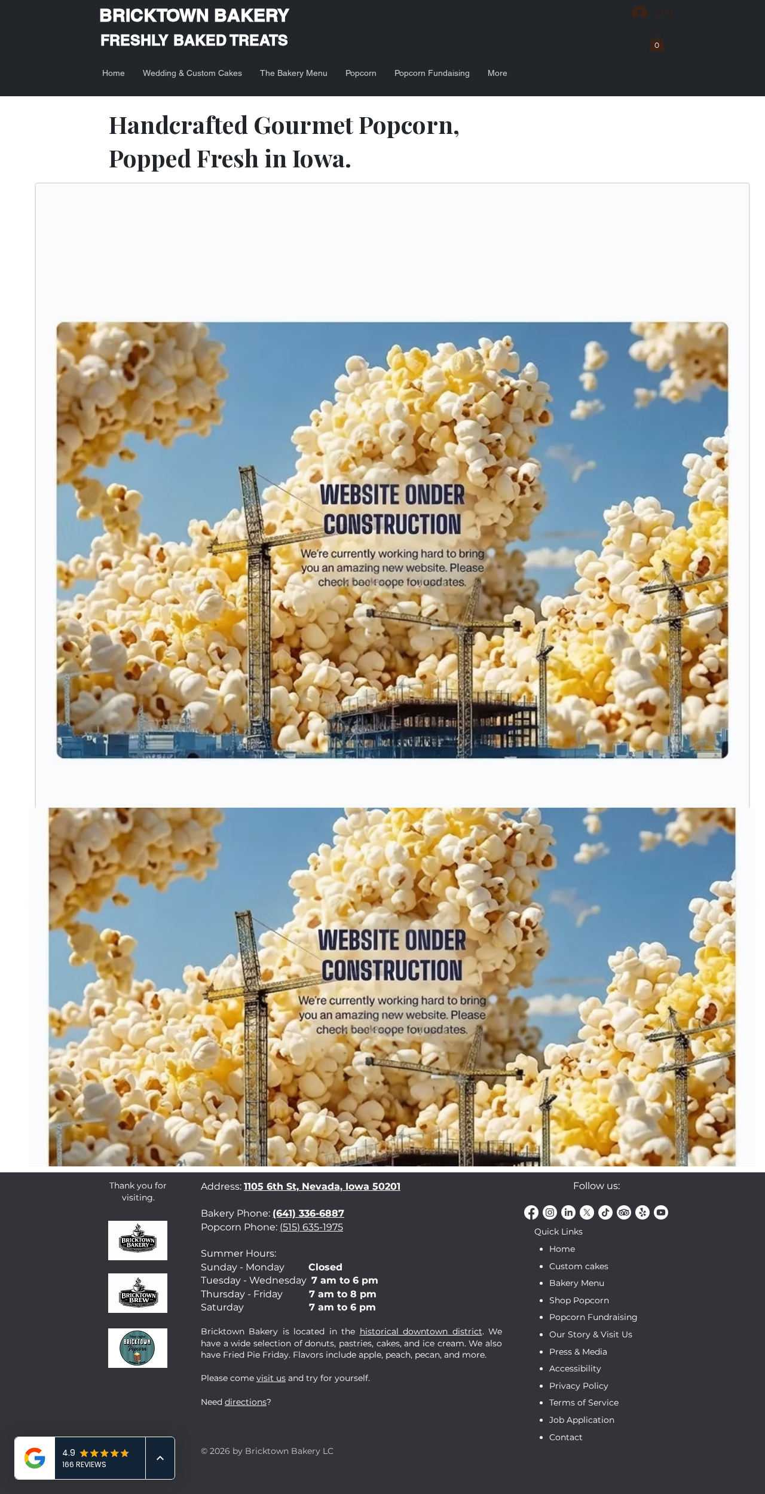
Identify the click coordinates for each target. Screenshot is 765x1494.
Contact (566, 1437)
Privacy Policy (578, 1385)
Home (562, 1249)
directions (246, 1402)
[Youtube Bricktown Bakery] (661, 1212)
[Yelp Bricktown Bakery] (642, 1212)
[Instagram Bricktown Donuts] (550, 1212)
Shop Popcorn (579, 1300)
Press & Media (578, 1351)
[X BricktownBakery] (587, 1212)
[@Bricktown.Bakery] (605, 1212)
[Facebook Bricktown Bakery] (531, 1212)
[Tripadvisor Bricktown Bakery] (624, 1212)
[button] (657, 42)
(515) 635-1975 (311, 1227)
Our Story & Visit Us (590, 1334)
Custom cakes (578, 1266)
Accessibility (575, 1368)
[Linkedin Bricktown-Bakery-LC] (568, 1212)
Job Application (581, 1419)
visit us (271, 1378)
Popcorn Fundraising (593, 1317)
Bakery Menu (576, 1283)
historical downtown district (421, 1331)
